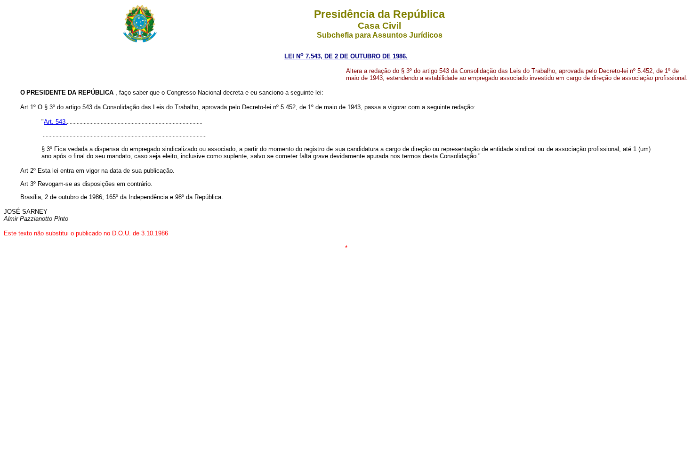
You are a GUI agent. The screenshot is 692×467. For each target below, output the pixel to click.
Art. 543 (54, 121)
